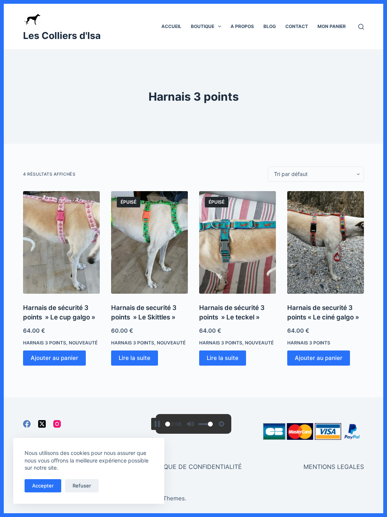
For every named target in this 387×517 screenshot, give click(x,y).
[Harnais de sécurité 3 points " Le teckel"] (237, 242)
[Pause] (157, 424)
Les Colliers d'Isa (62, 35)
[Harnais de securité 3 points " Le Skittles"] (149, 242)
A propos (242, 26)
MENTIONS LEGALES (333, 466)
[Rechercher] (361, 27)
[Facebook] (27, 424)
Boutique (202, 26)
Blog (269, 26)
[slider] (167, 424)
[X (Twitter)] (42, 424)
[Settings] (221, 424)
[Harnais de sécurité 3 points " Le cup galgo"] (61, 242)
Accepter (43, 486)
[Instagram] (57, 424)
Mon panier (331, 26)
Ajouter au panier (54, 357)
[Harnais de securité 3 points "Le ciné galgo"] (325, 242)
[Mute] (190, 424)
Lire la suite (134, 357)
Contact (296, 26)
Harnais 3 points (44, 343)
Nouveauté (83, 343)
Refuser (82, 486)
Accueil (171, 26)
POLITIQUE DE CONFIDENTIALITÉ (193, 466)
